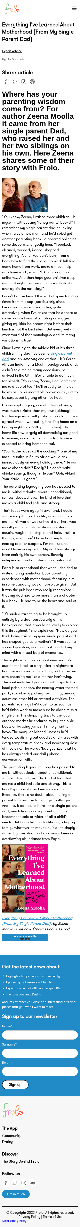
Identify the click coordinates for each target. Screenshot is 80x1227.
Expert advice (12, 51)
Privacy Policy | (30, 1216)
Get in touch (16, 1194)
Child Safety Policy (14, 1221)
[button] (72, 8)
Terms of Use (53, 1216)
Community (11, 1136)
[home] (15, 8)
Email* (7, 1062)
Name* (7, 1026)
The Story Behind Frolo (20, 1161)
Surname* (9, 1044)
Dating (7, 1142)
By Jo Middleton (14, 59)
